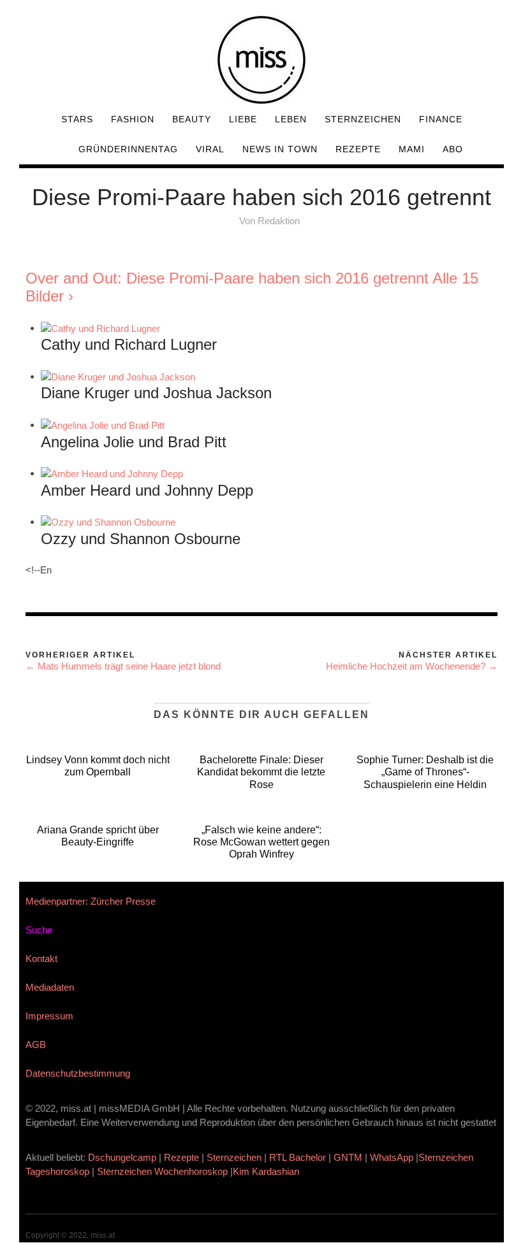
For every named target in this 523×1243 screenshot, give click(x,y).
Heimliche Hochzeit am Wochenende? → (411, 666)
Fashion (132, 119)
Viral (210, 149)
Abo (453, 149)
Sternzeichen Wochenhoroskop (162, 1171)
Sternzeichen (363, 119)
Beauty (191, 119)
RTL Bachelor (297, 1157)
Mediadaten (50, 987)
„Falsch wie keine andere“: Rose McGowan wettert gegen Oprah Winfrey (261, 841)
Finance (440, 119)
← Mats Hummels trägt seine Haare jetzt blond (123, 666)
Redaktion (279, 220)
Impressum (49, 1015)
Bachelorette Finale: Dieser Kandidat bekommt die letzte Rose (261, 771)
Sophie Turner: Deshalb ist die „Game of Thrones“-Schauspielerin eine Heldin (425, 771)
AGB (36, 1044)
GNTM (348, 1157)
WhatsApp (391, 1157)
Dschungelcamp (122, 1157)
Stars (77, 119)
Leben (291, 119)
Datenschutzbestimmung (78, 1073)
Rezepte (358, 149)
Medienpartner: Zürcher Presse (91, 901)
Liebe (243, 119)
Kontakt (41, 958)
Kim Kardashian (267, 1171)
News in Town (280, 149)
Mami (412, 149)
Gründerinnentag (128, 149)
